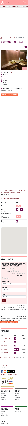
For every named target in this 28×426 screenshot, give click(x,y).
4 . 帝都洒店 (4, 349)
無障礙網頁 (17, 397)
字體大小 (11, 374)
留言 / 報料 (4, 287)
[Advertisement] (14, 22)
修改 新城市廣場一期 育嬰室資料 (9, 94)
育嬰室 (5, 37)
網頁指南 (16, 374)
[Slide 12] (14, 68)
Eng (5, 374)
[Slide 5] (8, 68)
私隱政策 (17, 399)
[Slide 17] (18, 68)
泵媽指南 (19, 6)
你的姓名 (4, 294)
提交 (4, 300)
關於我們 (17, 393)
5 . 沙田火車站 (4, 352)
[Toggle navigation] (25, 2)
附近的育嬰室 (12, 6)
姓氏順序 (3, 413)
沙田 (13, 37)
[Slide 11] (13, 68)
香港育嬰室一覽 (4, 6)
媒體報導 (17, 395)
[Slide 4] (7, 68)
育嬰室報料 (25, 6)
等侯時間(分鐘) (5, 281)
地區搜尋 (3, 393)
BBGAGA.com (6, 365)
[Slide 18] (19, 68)
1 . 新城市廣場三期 (5, 338)
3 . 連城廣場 (4, 345)
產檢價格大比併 (4, 415)
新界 (10, 37)
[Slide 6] (9, 68)
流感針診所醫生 (18, 411)
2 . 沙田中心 (4, 341)
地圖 (11, 72)
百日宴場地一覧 (4, 424)
